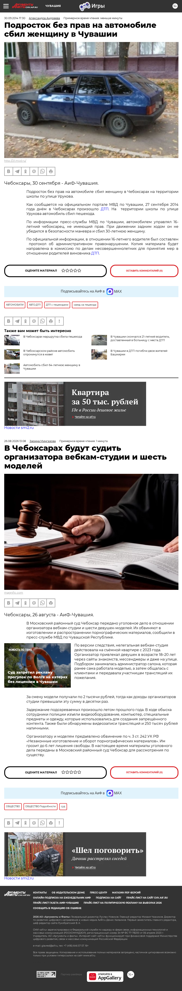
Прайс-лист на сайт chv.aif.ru (147, 897)
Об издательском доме (68, 892)
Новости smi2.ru (19, 428)
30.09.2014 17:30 (14, 18)
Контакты (40, 892)
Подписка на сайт (108, 897)
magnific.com (13, 592)
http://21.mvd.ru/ (15, 160)
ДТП (105, 209)
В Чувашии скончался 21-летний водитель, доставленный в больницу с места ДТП (140, 338)
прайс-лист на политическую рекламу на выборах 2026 (123, 902)
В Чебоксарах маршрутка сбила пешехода (52, 336)
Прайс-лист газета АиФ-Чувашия (56, 902)
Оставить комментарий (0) (144, 270)
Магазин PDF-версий (126, 892)
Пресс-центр (98, 892)
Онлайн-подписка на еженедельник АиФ (62, 897)
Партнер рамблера (71, 974)
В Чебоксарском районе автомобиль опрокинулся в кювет (49, 352)
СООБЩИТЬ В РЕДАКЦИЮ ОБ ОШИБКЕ (57, 908)
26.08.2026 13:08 (15, 441)
